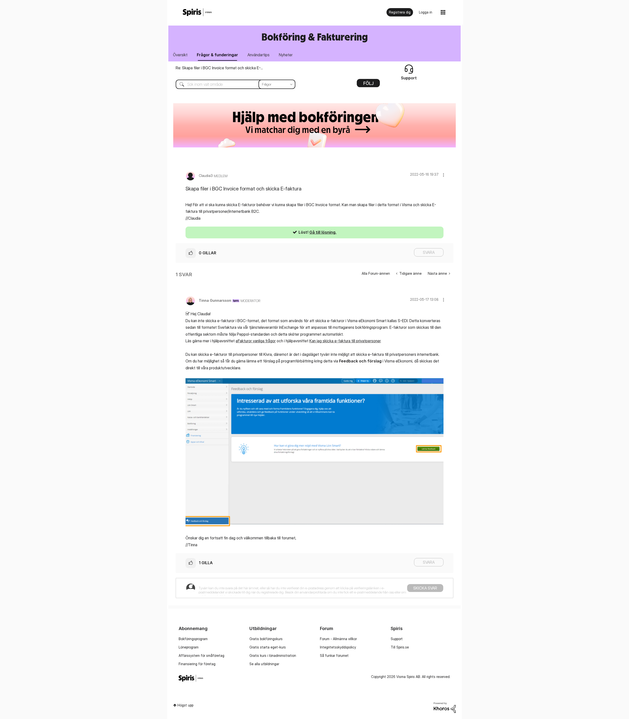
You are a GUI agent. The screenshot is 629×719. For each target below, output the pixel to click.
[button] (443, 175)
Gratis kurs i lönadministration (272, 655)
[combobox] (232, 84)
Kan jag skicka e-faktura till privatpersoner (345, 340)
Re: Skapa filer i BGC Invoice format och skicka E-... (219, 67)
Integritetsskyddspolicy (338, 647)
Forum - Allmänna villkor (338, 639)
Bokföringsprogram (193, 639)
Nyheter (286, 54)
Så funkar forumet (334, 655)
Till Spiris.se (400, 647)
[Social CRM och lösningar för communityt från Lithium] (445, 707)
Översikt (180, 54)
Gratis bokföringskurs (266, 639)
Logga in (425, 12)
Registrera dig (400, 12)
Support (397, 639)
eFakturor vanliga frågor (256, 340)
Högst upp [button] (185, 705)
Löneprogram (189, 647)
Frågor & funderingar (217, 54)
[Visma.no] (197, 12)
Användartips (258, 54)
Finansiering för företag (197, 664)
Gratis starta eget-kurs (267, 647)
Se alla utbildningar (264, 664)
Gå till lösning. (322, 232)
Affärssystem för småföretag (201, 655)
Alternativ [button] (368, 84)
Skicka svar (425, 588)
